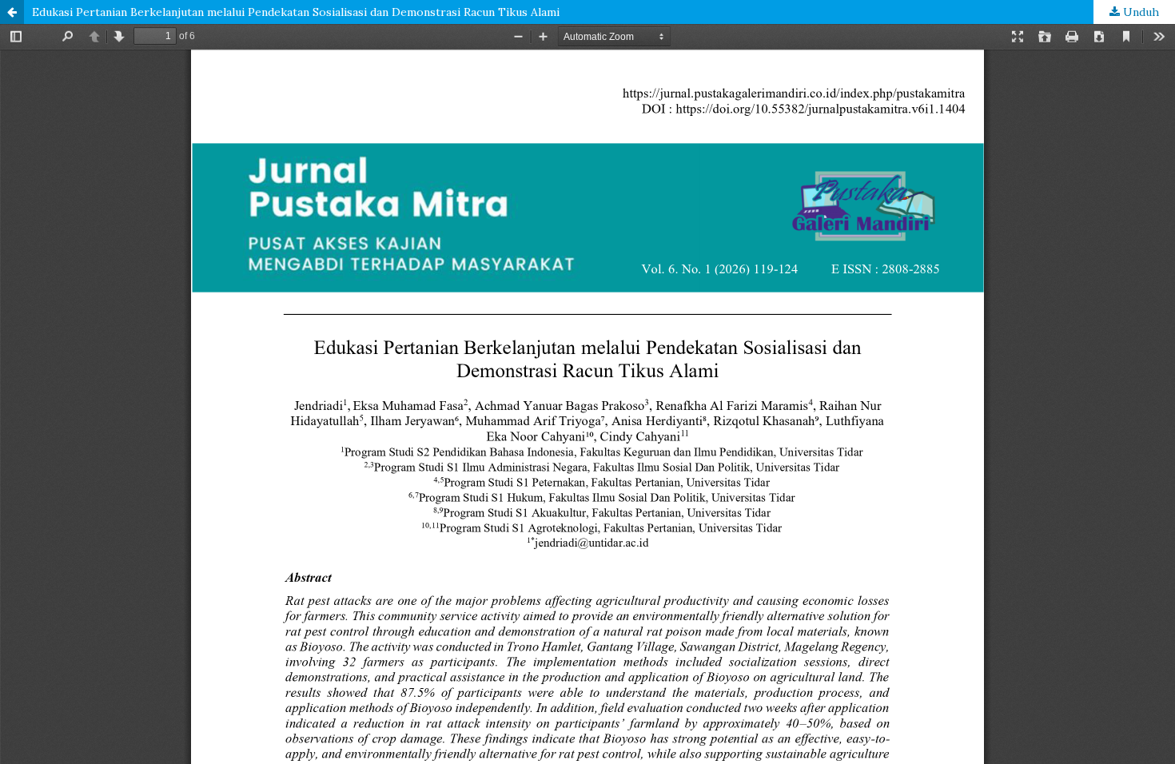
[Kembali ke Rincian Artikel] (12, 12)
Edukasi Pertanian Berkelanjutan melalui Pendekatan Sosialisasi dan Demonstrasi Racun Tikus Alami (296, 12)
